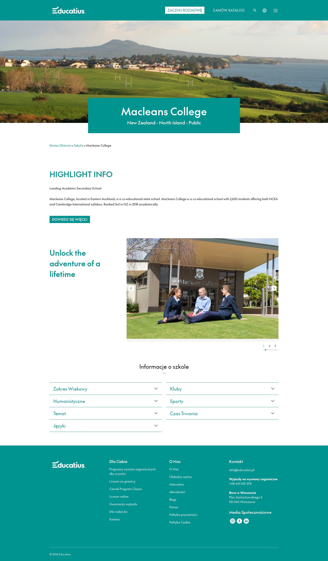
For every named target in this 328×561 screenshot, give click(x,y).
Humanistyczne (69, 401)
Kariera (114, 519)
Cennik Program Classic (125, 489)
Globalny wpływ (180, 477)
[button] (274, 288)
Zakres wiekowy (70, 388)
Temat (59, 413)
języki (59, 425)
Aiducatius (176, 484)
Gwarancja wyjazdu (123, 504)
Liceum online (119, 496)
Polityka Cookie (179, 522)
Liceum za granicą (122, 481)
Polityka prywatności (183, 514)
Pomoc (173, 507)
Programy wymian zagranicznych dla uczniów (132, 471)
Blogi (172, 499)
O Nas (174, 469)
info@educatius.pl (241, 470)
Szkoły (78, 145)
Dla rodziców (118, 511)
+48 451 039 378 (240, 483)
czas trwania (184, 413)
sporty (176, 401)
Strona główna (60, 145)
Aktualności (177, 492)
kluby (176, 388)
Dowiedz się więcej (70, 219)
